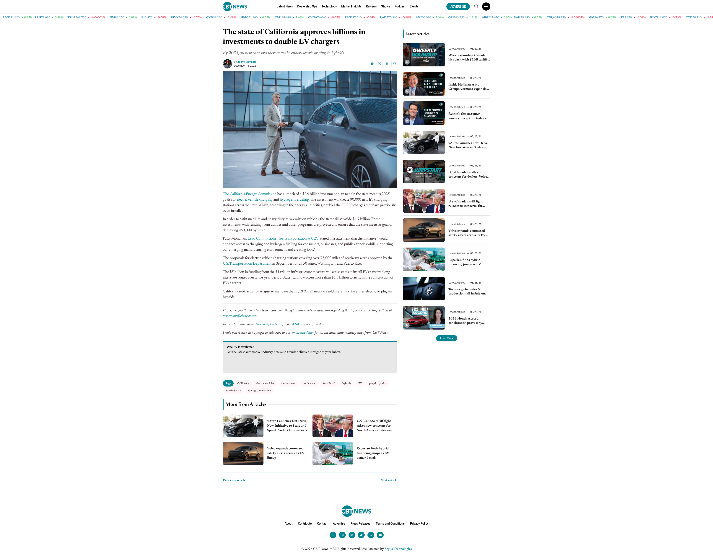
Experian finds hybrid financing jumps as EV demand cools (373, 453)
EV (360, 383)
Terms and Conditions (390, 523)
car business (288, 383)
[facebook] (333, 535)
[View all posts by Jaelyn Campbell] (228, 63)
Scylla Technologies (398, 549)
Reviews (371, 6)
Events (414, 6)
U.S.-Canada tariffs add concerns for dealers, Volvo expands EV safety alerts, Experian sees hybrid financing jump (467, 175)
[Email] (394, 64)
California (243, 383)
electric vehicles (265, 383)
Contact (322, 523)
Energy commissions (259, 390)
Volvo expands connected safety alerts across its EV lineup (285, 453)
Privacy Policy (419, 523)
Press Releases (360, 523)
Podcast (400, 6)
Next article (388, 480)
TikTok (294, 324)
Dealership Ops (307, 6)
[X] (379, 64)
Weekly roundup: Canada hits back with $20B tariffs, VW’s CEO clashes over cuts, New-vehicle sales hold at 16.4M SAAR (468, 58)
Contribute (305, 523)
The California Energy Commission (249, 194)
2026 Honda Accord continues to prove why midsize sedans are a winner (468, 321)
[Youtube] (380, 535)
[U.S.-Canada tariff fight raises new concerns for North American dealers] (332, 426)
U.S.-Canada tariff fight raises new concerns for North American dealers (374, 426)
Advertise (339, 523)
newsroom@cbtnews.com (240, 316)
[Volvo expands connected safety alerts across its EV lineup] (243, 453)
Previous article (234, 480)
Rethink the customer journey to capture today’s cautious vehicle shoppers (467, 116)
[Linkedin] (387, 64)
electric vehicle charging (255, 200)
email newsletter (303, 333)
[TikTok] (361, 535)
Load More (446, 338)
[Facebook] (372, 64)
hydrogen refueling (294, 200)
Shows (385, 6)
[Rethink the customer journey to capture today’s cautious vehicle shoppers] (424, 113)
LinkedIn (276, 324)
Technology (329, 6)
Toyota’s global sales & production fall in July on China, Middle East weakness (466, 292)
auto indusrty (233, 390)
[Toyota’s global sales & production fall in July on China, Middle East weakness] (424, 288)
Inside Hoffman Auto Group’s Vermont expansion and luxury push (468, 87)
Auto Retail (328, 383)
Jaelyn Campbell (246, 61)
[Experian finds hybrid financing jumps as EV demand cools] (332, 453)
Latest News (285, 6)
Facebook (261, 324)
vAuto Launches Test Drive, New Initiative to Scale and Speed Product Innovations (287, 426)
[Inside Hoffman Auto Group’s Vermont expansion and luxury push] (424, 84)
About (288, 523)
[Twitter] (370, 535)
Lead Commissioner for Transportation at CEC (283, 238)
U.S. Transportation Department (247, 264)
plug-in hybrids (378, 383)
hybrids (346, 383)
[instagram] (342, 535)
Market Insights (351, 6)
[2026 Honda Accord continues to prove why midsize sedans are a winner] (424, 318)
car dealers (309, 383)
